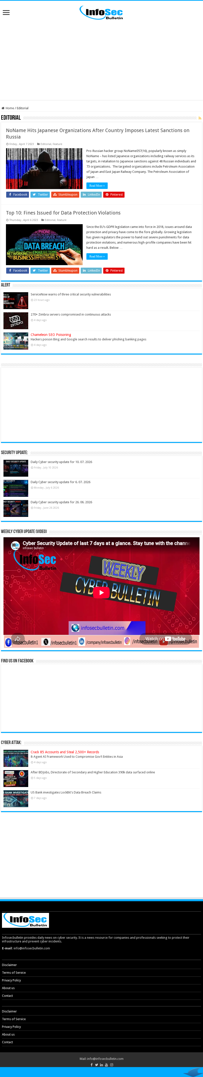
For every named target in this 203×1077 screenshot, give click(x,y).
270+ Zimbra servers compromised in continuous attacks (71, 314)
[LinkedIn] (101, 1065)
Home (9, 108)
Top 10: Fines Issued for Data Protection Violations (63, 213)
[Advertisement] (101, 60)
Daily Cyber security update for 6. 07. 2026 (60, 482)
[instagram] (111, 1065)
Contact (7, 996)
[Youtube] (106, 1065)
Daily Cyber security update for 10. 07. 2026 (61, 462)
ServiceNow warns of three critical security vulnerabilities (71, 294)
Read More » (97, 185)
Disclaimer (9, 965)
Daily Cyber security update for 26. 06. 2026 (61, 502)
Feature (57, 144)
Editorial (46, 144)
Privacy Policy (11, 980)
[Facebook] (91, 1065)
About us (8, 988)
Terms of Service (14, 972)
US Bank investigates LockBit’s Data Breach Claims (66, 792)
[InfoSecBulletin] (101, 12)
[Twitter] (97, 1065)
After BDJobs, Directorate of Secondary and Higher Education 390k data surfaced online (93, 772)
